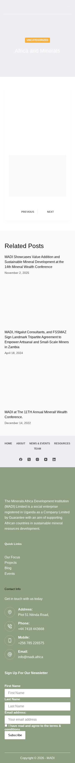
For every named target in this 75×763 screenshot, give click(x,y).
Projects (11, 562)
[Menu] (68, 7)
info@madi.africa (30, 657)
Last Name (12, 699)
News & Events (39, 443)
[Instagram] (37, 459)
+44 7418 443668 (31, 629)
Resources (62, 443)
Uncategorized (37, 40)
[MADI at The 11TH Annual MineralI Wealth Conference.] (38, 383)
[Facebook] (20, 459)
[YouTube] (45, 459)
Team (37, 448)
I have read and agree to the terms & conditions (33, 727)
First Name (12, 686)
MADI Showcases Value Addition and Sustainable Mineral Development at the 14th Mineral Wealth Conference (34, 262)
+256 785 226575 (31, 643)
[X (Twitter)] (29, 459)
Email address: (15, 712)
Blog (8, 568)
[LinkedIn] (54, 459)
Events (10, 573)
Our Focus (12, 557)
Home (8, 443)
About (20, 443)
